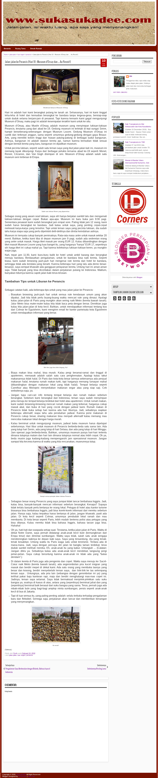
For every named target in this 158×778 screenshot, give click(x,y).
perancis (29, 655)
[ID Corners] (132, 224)
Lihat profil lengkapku (120, 92)
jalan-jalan (13, 655)
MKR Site (31, 776)
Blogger (139, 277)
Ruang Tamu (20, 48)
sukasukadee (21, 774)
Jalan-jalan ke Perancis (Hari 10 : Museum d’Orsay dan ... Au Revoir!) (38, 62)
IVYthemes (22, 776)
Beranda (7, 48)
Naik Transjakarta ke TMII (135, 142)
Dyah (15, 653)
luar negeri (21, 655)
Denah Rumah (36, 48)
